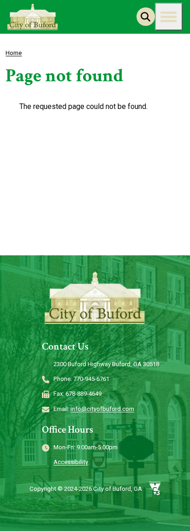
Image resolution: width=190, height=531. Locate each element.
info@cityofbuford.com (102, 408)
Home (14, 52)
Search (146, 16)
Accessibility (70, 462)
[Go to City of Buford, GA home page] (32, 17)
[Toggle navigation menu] (169, 16)
